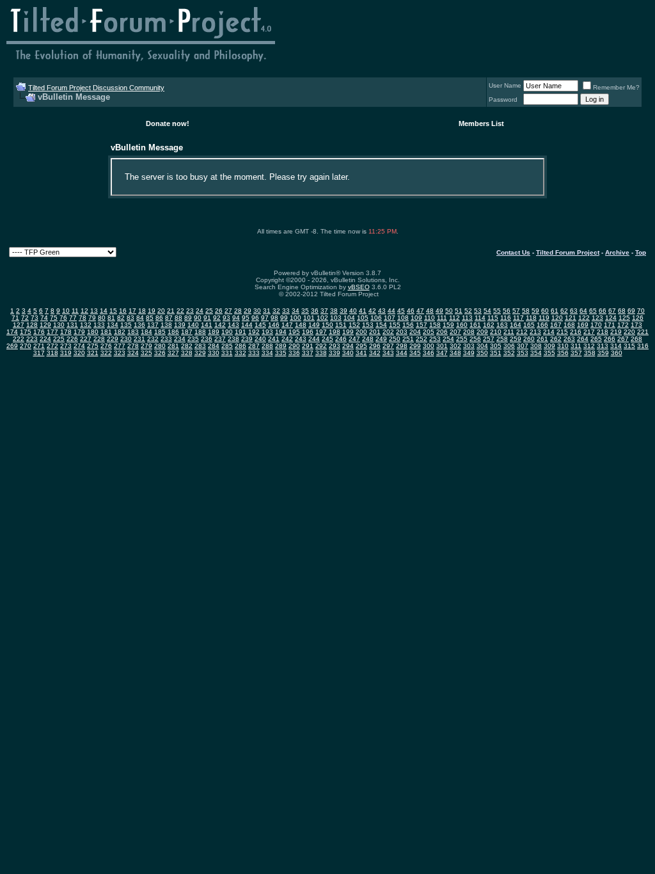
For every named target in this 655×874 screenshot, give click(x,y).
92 (217, 317)
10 (66, 310)
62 (564, 310)
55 (497, 310)
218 (602, 331)
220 (629, 331)
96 (255, 317)
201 (375, 331)
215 (562, 331)
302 (455, 345)
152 (354, 324)
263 (569, 338)
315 (629, 345)
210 (495, 331)
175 (25, 331)
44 (391, 310)
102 (322, 317)
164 (515, 324)
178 (66, 331)
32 (276, 310)
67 (612, 310)
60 (545, 310)
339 (334, 352)
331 (227, 352)
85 (150, 317)
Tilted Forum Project (567, 252)
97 (265, 317)
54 (487, 310)
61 (554, 310)
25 (209, 310)
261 (542, 338)
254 (448, 338)
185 (160, 331)
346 (428, 352)
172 (623, 324)
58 (526, 310)
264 (582, 338)
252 (421, 338)
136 (139, 324)
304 (482, 345)
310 (563, 345)
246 (341, 338)
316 (643, 345)
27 (228, 310)
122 (584, 317)
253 (435, 338)
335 (281, 352)
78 (82, 317)
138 (166, 324)
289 (281, 345)
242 (287, 338)
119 (544, 317)
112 (454, 317)
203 (401, 331)
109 (416, 317)
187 (187, 331)
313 (602, 345)
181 (106, 331)
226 (72, 338)
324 (133, 352)
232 (153, 338)
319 (66, 352)
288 (267, 345)
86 (159, 317)
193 (267, 331)
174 (12, 331)
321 (93, 352)
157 (421, 324)
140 (193, 324)
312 (589, 345)
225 (59, 338)
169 (582, 324)
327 (173, 352)
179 (79, 331)
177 (52, 331)
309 (549, 345)
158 (435, 324)
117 (518, 317)
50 (449, 310)
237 (220, 338)
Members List (481, 123)
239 (247, 338)
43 (382, 310)
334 (267, 352)
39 (343, 310)
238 (233, 338)
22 (180, 310)
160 (462, 324)
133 (99, 324)
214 (549, 331)
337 (307, 352)
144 (247, 324)
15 (113, 310)
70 (641, 310)
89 (188, 317)
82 (121, 317)
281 (173, 345)
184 (146, 331)
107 (389, 317)
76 (63, 317)
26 (219, 310)
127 (18, 324)
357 (576, 352)
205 (428, 331)
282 (187, 345)
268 (636, 338)
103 (336, 317)
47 (420, 310)
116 (505, 317)
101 (309, 317)
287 (254, 345)
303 (469, 345)
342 (375, 352)
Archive (617, 252)
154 (381, 324)
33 (286, 310)
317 (39, 352)
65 (593, 310)
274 (79, 345)
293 (334, 345)
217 (589, 331)
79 (92, 317)
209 (482, 331)
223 (32, 338)
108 (403, 317)
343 (388, 352)
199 (348, 331)
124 (611, 317)
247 (354, 338)
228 (99, 338)
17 (132, 310)
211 (508, 331)
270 (25, 345)
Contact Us (513, 252)
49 (439, 310)
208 (469, 331)
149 (314, 324)
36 (315, 310)
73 (34, 317)
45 (401, 310)
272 (52, 345)
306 (509, 345)
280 (160, 345)
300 (428, 345)
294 (348, 345)
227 (85, 338)
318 (52, 352)
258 (502, 338)
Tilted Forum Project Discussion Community (96, 87)
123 (597, 317)
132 (85, 324)
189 (213, 331)
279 (146, 345)
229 (112, 338)
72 (25, 317)
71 (15, 317)
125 (624, 317)
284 (213, 345)
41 (363, 310)
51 (458, 310)
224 (45, 338)
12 (84, 310)
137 (153, 324)
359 (603, 352)
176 (39, 331)
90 (197, 317)
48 (430, 310)
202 (388, 331)
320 (79, 352)
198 (334, 331)
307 (522, 345)
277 (119, 345)
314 (616, 345)
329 (200, 352)
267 (623, 338)
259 (515, 338)
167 (556, 324)
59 (535, 310)
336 (294, 352)
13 (94, 310)
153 (368, 324)
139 (179, 324)
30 (257, 310)
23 (190, 310)
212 (522, 331)
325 (146, 352)
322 (106, 352)
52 (468, 310)
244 (314, 338)
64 (583, 310)
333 (254, 352)
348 (455, 352)
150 (327, 324)
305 (495, 345)
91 (207, 317)
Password (503, 99)
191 (240, 331)
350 (482, 352)
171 (609, 324)
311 (576, 345)
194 (281, 331)
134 (112, 324)
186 (173, 331)
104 (349, 317)
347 (442, 352)
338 (321, 352)
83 (130, 317)
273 (66, 345)
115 (492, 317)
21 (171, 310)
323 (119, 352)
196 (307, 331)
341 (361, 352)
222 (18, 338)
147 (287, 324)
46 (410, 310)
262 (556, 338)
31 (267, 310)
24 (199, 310)
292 (321, 345)
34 (295, 310)
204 (415, 331)
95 (245, 317)
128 (32, 324)
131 (72, 324)
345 (415, 352)
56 (506, 310)
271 (39, 345)
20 (161, 310)
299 (415, 345)
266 (609, 338)
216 (575, 331)
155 (394, 324)
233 (166, 338)
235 (193, 338)
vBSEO (359, 286)
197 (321, 331)
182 (119, 331)
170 (596, 324)
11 (75, 310)
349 (469, 352)
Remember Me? (616, 87)
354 (536, 352)
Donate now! (167, 123)
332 (240, 352)
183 (133, 331)
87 (169, 317)
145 (260, 324)
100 (295, 317)
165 (529, 324)
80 (102, 317)
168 (569, 324)
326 (160, 352)
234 (179, 338)
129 (45, 324)
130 (59, 324)
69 (631, 310)
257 (488, 338)
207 (455, 331)
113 (467, 317)
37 (324, 310)
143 (233, 324)
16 (123, 310)
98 (274, 317)
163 (502, 324)
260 (529, 338)
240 (260, 338)
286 (240, 345)
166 (542, 324)
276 (106, 345)
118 (531, 317)
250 (394, 338)
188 (200, 331)
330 (213, 352)
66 (602, 310)
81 (111, 317)
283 (200, 345)
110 (429, 317)
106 (376, 317)
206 (442, 331)
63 (574, 310)
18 (142, 310)
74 (44, 317)
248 (368, 338)
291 (307, 345)
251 (408, 338)
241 (274, 338)
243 (300, 338)
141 (206, 324)
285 (227, 345)
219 (616, 331)
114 (480, 317)
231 (139, 338)
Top (640, 252)
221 (643, 331)
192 (254, 331)
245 (327, 338)
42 (372, 310)
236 (206, 338)
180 (93, 331)
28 (238, 310)
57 (516, 310)
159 (448, 324)
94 (236, 317)
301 (442, 345)
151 (341, 324)
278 (133, 345)
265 (596, 338)
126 (637, 317)
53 (478, 310)
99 (284, 317)
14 (103, 310)
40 (353, 310)
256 (475, 338)
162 (488, 324)
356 (563, 352)
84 (140, 317)
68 (622, 310)
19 (151, 310)
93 (226, 317)
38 (334, 310)
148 (300, 324)
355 (549, 352)
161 (475, 324)
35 (305, 310)
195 (294, 331)
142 (220, 324)
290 (294, 345)
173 (636, 324)
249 (381, 338)
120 (557, 317)
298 (401, 345)
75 (54, 317)
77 (73, 317)
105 (362, 317)
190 (227, 331)
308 (536, 345)
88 (178, 317)
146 (274, 324)
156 (408, 324)
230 (126, 338)
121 (570, 317)
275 (93, 345)
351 (495, 352)
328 (187, 352)
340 (348, 352)
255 (462, 338)
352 (509, 352)
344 (401, 352)
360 (616, 352)
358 (590, 352)
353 (522, 352)
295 (361, 345)
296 (375, 345)
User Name (505, 85)
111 (442, 317)
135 (126, 324)
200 (361, 331)
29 (247, 310)
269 (12, 345)
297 (388, 345)
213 (535, 331)
